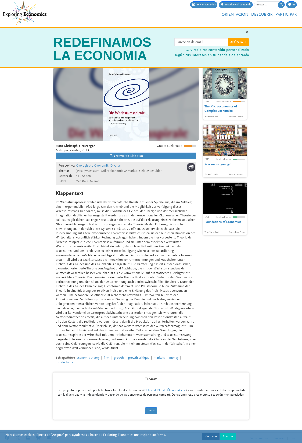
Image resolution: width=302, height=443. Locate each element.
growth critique (138, 358)
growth (119, 358)
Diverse (115, 165)
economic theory (88, 358)
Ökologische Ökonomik (92, 165)
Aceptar (228, 436)
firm (107, 358)
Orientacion (235, 15)
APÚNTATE (238, 42)
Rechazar (211, 436)
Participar (286, 15)
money (173, 358)
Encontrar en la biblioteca (128, 155)
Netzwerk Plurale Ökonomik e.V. (165, 390)
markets (159, 358)
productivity (65, 362)
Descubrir (262, 15)
